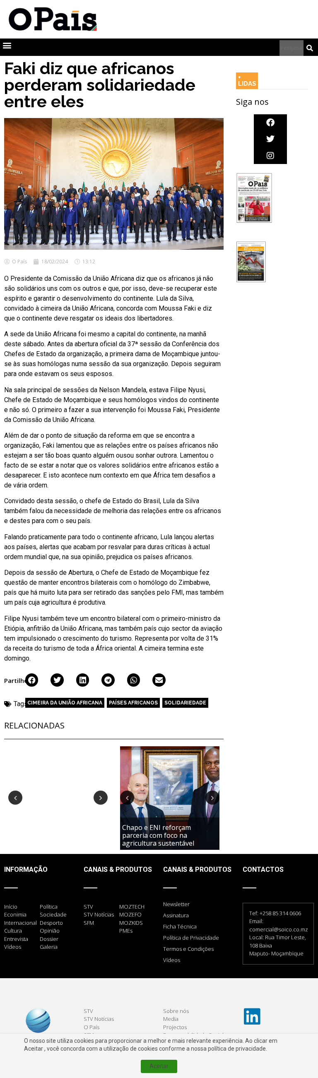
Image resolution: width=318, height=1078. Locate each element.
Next (101, 798)
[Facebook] (270, 122)
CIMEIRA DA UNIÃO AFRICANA (64, 703)
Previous (15, 798)
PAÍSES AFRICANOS (133, 703)
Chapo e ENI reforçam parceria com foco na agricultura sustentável (159, 835)
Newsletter (176, 904)
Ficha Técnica (180, 926)
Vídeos (171, 960)
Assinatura (176, 915)
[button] (7, 45)
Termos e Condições (188, 949)
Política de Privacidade (191, 937)
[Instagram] (270, 155)
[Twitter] (270, 139)
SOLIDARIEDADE (185, 703)
